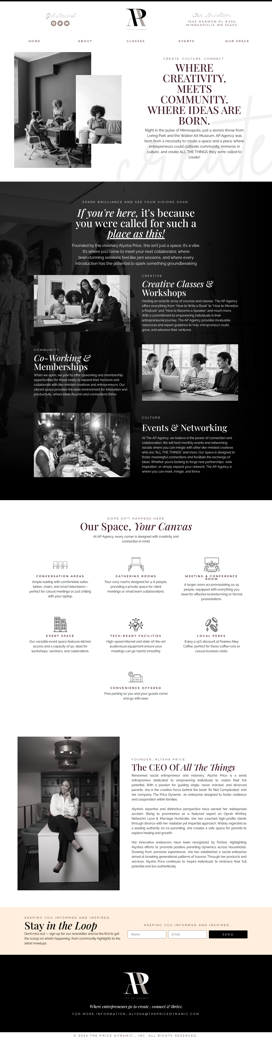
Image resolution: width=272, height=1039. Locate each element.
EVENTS (187, 41)
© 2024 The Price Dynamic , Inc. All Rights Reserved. (136, 1035)
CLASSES (136, 41)
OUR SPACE (237, 41)
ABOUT (85, 41)
